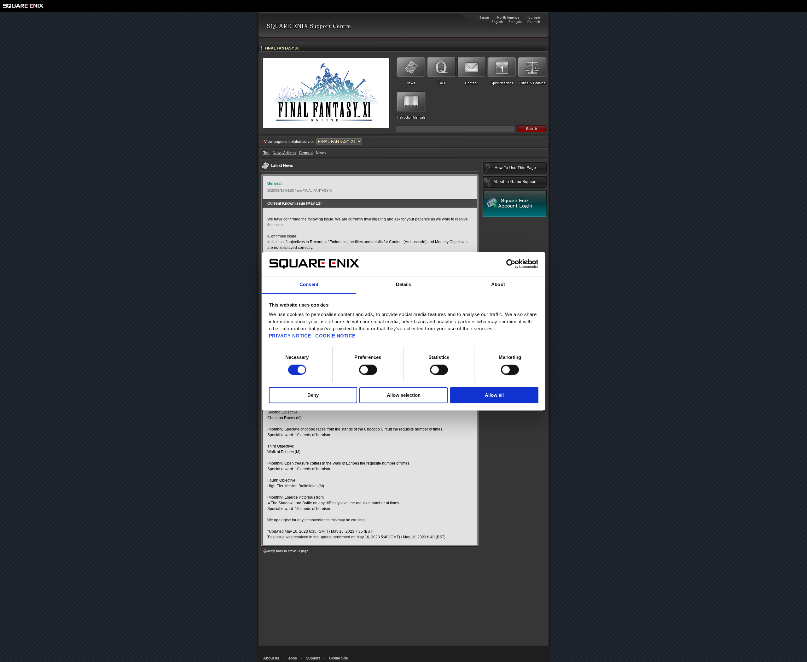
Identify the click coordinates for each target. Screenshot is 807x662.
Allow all (494, 395)
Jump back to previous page (288, 551)
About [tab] (498, 284)
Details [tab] (403, 284)
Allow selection (404, 395)
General (306, 153)
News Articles (284, 153)
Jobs (292, 658)
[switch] (368, 370)
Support (313, 658)
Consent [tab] (308, 284)
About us (271, 658)
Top (266, 153)
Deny (313, 395)
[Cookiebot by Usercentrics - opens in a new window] (510, 263)
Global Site (338, 658)
